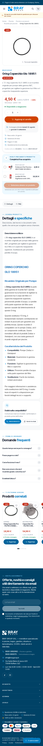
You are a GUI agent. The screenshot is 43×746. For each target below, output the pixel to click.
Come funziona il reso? (11, 462)
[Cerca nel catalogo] (32, 8)
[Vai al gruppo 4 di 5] (24, 549)
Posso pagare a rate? (10, 455)
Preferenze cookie (21, 743)
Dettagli (10, 204)
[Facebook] (4, 675)
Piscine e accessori (22, 21)
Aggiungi (12, 542)
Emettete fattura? (9, 478)
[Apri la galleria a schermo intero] (21, 46)
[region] (21, 523)
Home (4, 21)
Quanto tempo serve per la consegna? (17, 448)
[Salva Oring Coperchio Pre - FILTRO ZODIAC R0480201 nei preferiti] (16, 505)
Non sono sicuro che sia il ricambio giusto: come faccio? (14, 470)
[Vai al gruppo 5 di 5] (25, 549)
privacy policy (23, 616)
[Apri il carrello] (38, 8)
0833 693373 (14, 421)
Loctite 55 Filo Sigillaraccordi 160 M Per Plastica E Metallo (22, 177)
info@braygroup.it (12, 658)
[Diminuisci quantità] (7, 112)
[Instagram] (10, 675)
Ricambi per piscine (10, 23)
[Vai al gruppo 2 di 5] (21, 549)
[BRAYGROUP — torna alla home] (16, 9)
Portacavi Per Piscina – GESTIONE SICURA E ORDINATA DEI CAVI (23, 168)
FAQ (19, 204)
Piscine (11, 21)
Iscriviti (22, 609)
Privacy (4, 743)
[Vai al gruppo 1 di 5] (18, 549)
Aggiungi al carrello (23, 119)
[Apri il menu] (4, 8)
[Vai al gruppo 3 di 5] (22, 549)
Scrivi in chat (31, 421)
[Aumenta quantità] (17, 112)
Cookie (11, 743)
